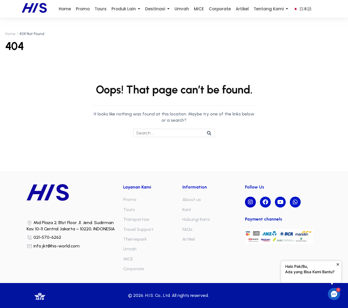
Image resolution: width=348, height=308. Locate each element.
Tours (129, 209)
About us (191, 199)
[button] (334, 294)
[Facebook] (265, 202)
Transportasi (136, 219)
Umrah (129, 249)
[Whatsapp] (295, 202)
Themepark (135, 239)
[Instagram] (250, 202)
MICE (128, 259)
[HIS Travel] (73, 192)
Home (10, 34)
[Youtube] (280, 202)
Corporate (133, 268)
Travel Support (138, 229)
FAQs (187, 229)
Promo (129, 199)
